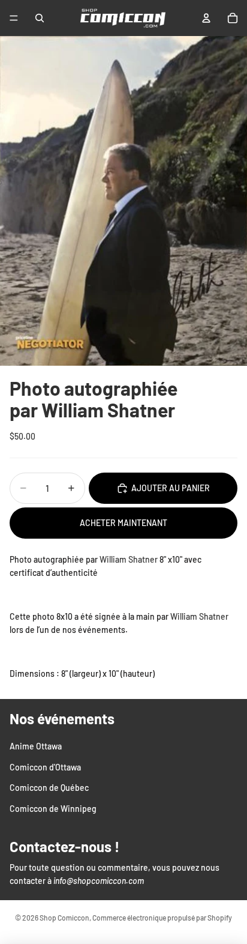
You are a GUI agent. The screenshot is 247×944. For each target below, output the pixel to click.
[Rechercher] (39, 18)
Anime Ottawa (36, 746)
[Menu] (14, 18)
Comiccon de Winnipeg (53, 808)
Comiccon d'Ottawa (45, 766)
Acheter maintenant (123, 523)
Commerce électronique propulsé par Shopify (162, 917)
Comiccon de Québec (49, 787)
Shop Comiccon (64, 917)
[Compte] (206, 18)
